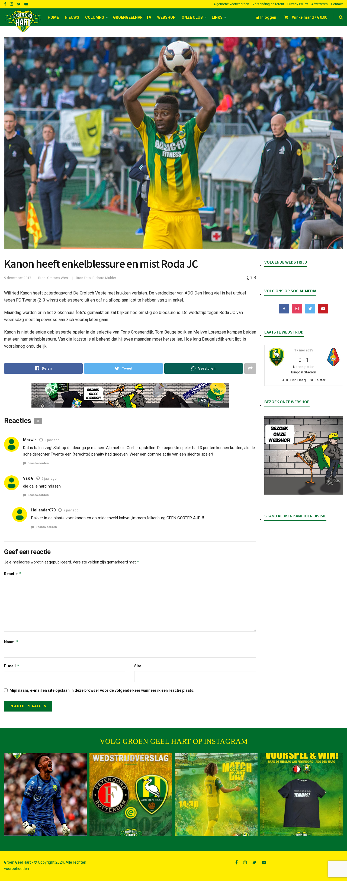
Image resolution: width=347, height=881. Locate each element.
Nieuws (72, 17)
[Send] (203, 368)
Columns (94, 17)
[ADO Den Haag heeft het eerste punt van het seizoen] (130, 794)
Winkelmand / (309, 17)
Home (53, 17)
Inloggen (267, 17)
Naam (11, 641)
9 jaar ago (51, 440)
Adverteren (319, 4)
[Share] (43, 368)
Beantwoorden (38, 463)
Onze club (192, 17)
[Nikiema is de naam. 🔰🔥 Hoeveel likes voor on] (45, 794)
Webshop (166, 17)
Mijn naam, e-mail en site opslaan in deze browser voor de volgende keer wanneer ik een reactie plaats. (101, 690)
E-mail (11, 665)
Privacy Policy (297, 4)
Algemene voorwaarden (231, 4)
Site (137, 666)
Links (217, 17)
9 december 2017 (17, 278)
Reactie (12, 573)
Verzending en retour (268, 4)
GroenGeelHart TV (132, 17)
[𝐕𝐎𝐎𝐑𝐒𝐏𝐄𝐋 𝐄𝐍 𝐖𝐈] (301, 794)
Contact (337, 4)
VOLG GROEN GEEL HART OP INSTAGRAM (174, 741)
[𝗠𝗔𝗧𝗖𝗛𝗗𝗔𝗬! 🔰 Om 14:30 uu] (216, 794)
